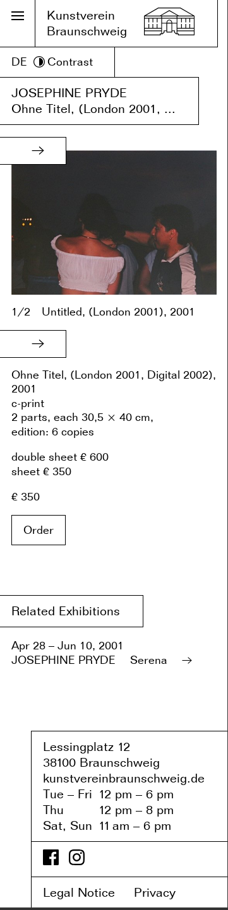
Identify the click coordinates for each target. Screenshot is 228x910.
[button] (38, 151)
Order (38, 529)
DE (19, 61)
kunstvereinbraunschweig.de (124, 778)
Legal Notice (86, 892)
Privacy (163, 892)
